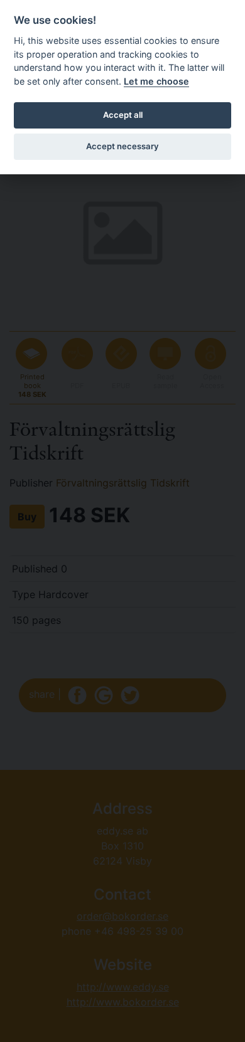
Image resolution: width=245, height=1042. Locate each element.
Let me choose (156, 81)
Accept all (123, 115)
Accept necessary (122, 146)
